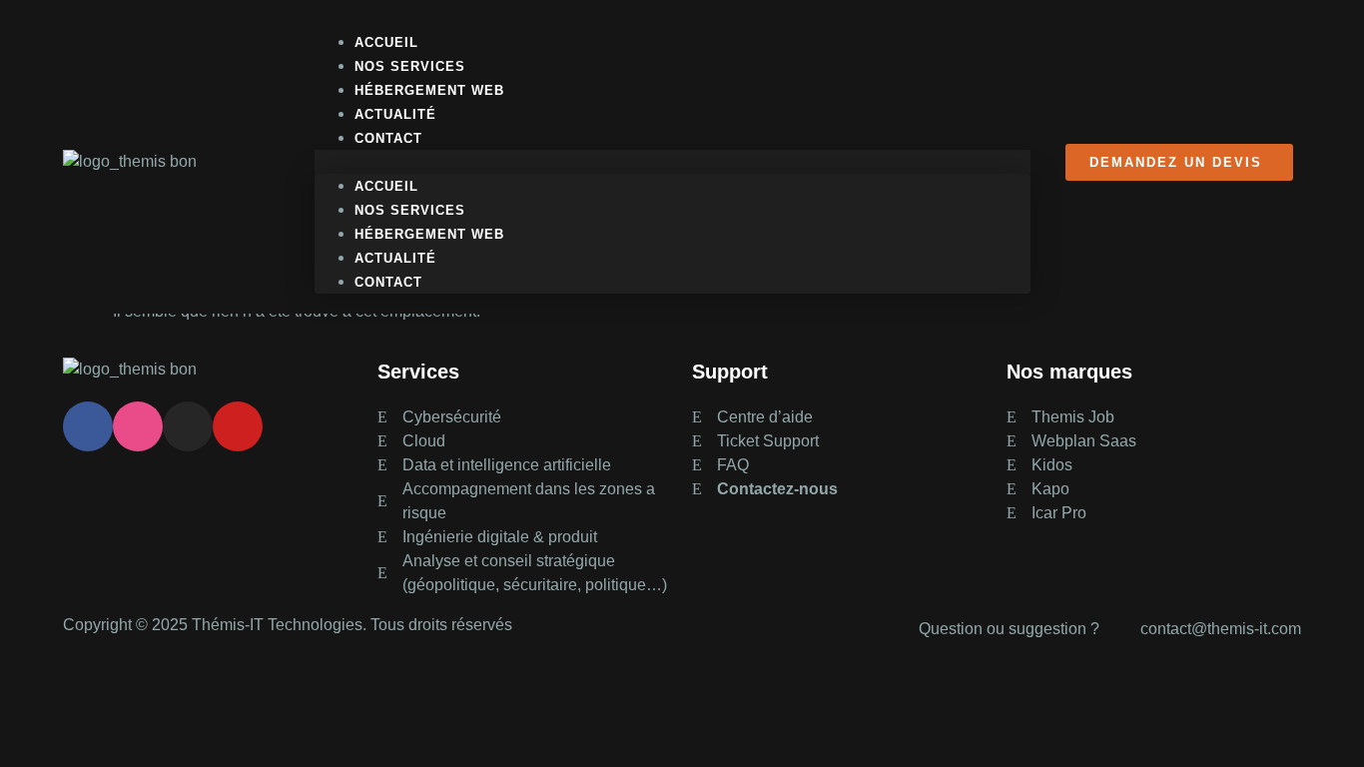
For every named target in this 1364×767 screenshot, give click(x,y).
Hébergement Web (429, 234)
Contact (388, 138)
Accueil (386, 186)
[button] (672, 162)
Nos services (409, 210)
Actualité (395, 258)
